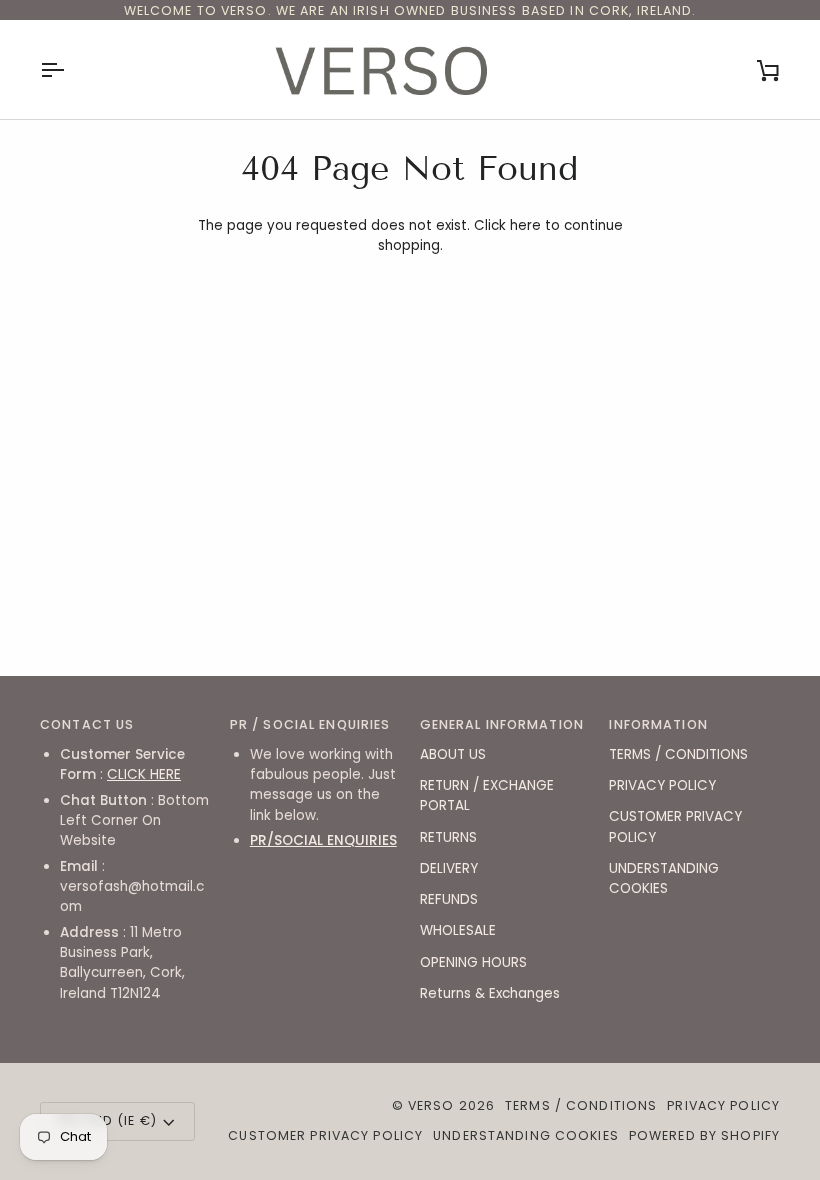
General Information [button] (502, 724)
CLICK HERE (144, 774)
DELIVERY (449, 868)
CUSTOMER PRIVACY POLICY (325, 1135)
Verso (431, 1105)
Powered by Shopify (704, 1135)
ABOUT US (453, 754)
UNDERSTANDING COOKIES (664, 878)
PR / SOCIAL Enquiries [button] (310, 724)
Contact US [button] (87, 724)
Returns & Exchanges (490, 993)
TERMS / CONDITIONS (678, 754)
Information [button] (658, 724)
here (525, 225)
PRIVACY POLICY (662, 785)
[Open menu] (70, 69)
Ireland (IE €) (107, 1120)
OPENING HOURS (473, 962)
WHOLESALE (458, 930)
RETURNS (448, 837)
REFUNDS (449, 899)
